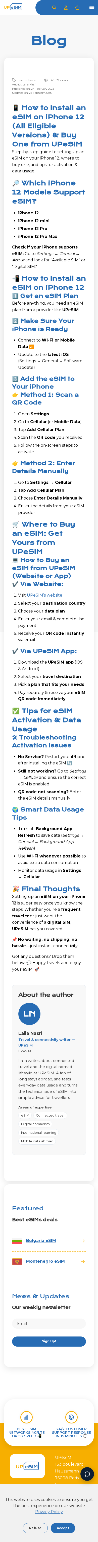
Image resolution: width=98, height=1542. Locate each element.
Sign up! (49, 1341)
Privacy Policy (49, 1511)
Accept (63, 1528)
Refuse (35, 1528)
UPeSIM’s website (44, 595)
